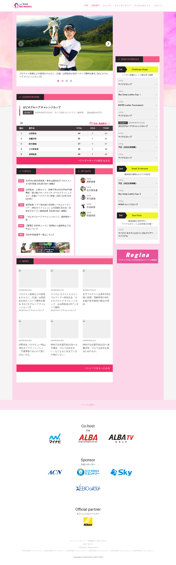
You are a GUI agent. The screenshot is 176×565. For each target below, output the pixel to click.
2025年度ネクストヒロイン (143, 551)
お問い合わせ (101, 541)
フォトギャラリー (122, 5)
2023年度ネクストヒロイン (99, 551)
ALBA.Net (82, 547)
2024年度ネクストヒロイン (121, 551)
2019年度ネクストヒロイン (32, 551)
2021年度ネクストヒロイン (55, 551)
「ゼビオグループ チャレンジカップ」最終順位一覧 (49, 218)
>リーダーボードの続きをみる (94, 160)
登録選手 (95, 5)
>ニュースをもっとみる (97, 368)
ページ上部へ (88, 404)
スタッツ (158, 5)
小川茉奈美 (33, 149)
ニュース (107, 5)
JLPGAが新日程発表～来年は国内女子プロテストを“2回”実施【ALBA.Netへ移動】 (48, 182)
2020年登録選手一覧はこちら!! (40, 234)
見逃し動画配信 (100, 123)
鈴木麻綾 (33, 144)
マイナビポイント (142, 5)
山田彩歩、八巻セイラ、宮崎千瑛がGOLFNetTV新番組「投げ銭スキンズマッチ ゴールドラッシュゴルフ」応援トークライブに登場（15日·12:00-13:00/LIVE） (49, 194)
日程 (86, 5)
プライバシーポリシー (78, 541)
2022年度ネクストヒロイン (77, 551)
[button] (108, 44)
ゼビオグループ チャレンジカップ (42, 107)
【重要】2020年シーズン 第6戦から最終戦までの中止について (48, 227)
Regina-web (92, 547)
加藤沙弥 (33, 139)
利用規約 (91, 541)
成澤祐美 (33, 154)
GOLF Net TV (88, 544)
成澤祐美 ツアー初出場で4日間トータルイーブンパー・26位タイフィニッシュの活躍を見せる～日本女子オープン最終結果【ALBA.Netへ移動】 (48, 208)
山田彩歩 (33, 133)
